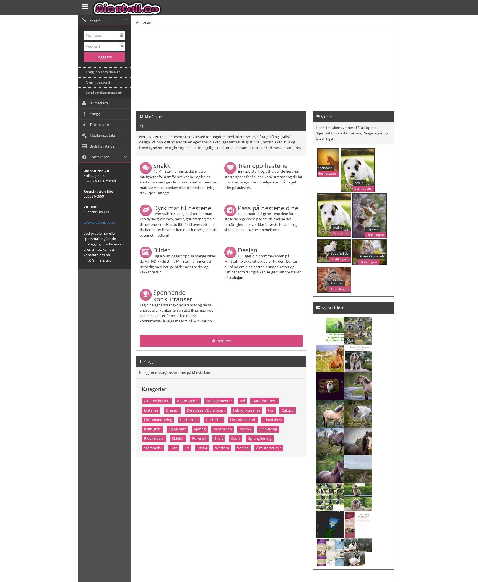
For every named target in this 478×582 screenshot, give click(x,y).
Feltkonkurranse (246, 410)
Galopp (287, 410)
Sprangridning (259, 438)
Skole (218, 438)
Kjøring (200, 428)
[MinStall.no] (128, 8)
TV (187, 447)
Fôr (271, 410)
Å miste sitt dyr (268, 447)
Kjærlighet (152, 428)
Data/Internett (265, 400)
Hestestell (214, 419)
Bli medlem (221, 340)
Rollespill (199, 438)
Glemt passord (98, 82)
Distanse (151, 410)
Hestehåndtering (158, 419)
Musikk (245, 428)
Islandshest (272, 419)
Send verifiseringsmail (104, 92)
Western (222, 447)
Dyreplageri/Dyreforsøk (206, 410)
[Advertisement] (291, 67)
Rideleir (178, 438)
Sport (235, 438)
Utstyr (202, 447)
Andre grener (188, 400)
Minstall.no (223, 428)
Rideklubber (154, 438)
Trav (173, 447)
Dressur (172, 410)
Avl (242, 400)
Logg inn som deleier (103, 71)
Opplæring (268, 428)
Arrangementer (219, 400)
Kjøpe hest (177, 428)
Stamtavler (153, 447)
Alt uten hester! (156, 400)
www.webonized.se (99, 222)
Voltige (242, 447)
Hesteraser (189, 419)
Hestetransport (243, 419)
